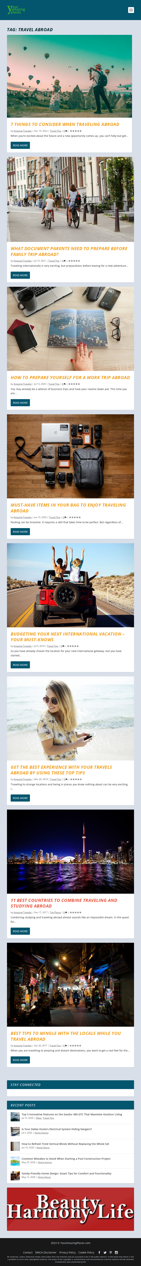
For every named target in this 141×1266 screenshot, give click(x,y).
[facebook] (99, 1252)
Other (39, 1118)
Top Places (55, 912)
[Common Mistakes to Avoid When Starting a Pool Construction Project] (15, 1161)
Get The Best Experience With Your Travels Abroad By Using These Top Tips (61, 770)
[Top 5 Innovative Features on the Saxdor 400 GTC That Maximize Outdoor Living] (15, 1116)
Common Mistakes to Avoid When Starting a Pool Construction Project (66, 1158)
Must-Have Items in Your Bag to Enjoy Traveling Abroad (68, 508)
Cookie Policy (86, 1252)
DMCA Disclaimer (46, 1252)
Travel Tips (55, 130)
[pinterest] (110, 1252)
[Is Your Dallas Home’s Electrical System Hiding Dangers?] (15, 1131)
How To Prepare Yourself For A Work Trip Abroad (70, 377)
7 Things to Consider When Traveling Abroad (65, 124)
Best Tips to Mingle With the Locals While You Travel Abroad (66, 1036)
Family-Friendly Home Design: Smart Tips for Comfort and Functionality (66, 1173)
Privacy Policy (67, 1252)
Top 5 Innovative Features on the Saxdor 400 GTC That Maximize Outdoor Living (72, 1114)
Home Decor (43, 1147)
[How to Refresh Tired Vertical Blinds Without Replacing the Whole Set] (15, 1146)
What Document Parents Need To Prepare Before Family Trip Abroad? (69, 251)
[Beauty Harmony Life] (70, 1230)
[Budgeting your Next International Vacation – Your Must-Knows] (70, 585)
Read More (20, 145)
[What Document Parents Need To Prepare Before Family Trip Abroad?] (70, 199)
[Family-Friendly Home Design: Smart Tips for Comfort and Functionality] (15, 1175)
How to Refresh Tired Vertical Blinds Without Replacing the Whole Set (65, 1144)
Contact (27, 1252)
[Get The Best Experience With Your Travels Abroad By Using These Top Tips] (70, 718)
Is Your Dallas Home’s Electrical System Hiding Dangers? (57, 1129)
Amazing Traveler (23, 130)
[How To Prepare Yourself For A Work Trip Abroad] (70, 329)
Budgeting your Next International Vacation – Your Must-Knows (68, 636)
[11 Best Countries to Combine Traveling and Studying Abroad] (70, 851)
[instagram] (116, 1252)
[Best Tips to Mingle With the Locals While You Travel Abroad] (70, 985)
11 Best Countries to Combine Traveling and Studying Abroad (64, 903)
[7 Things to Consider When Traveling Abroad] (69, 76)
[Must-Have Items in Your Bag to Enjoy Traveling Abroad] (70, 456)
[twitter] (105, 1252)
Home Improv (41, 1132)
